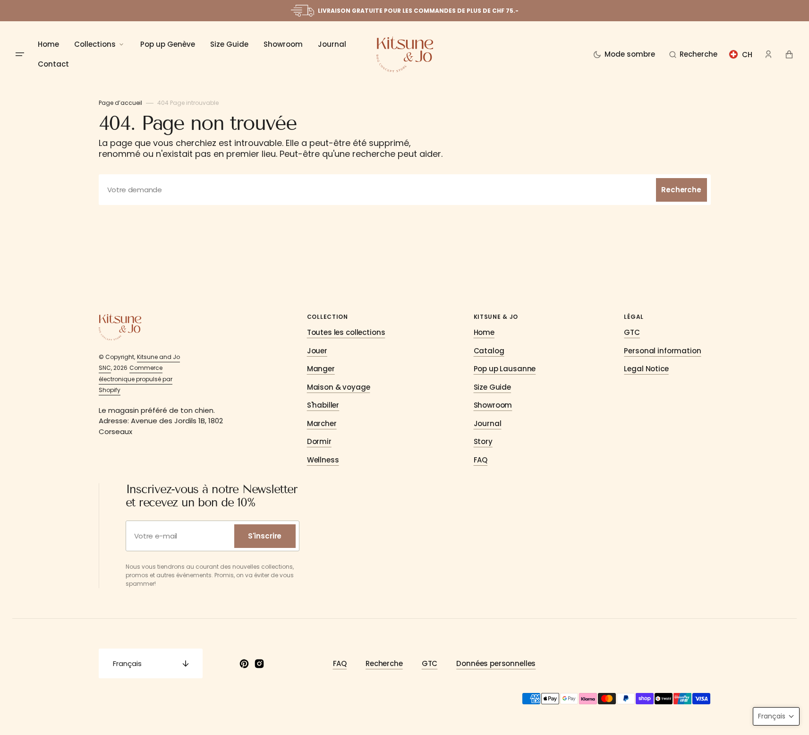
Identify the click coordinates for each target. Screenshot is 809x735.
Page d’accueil (120, 103)
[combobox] (405, 189)
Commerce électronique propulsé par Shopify (135, 379)
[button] (693, 54)
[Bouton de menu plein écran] (20, 54)
